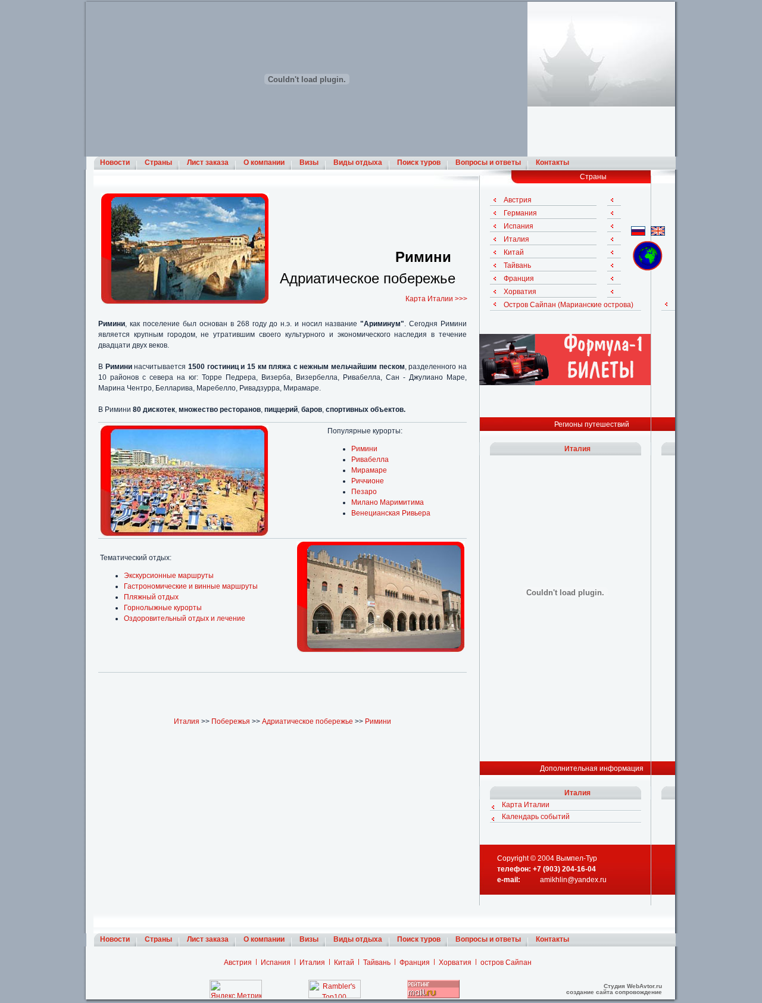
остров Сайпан (506, 962)
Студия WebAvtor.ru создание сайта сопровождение (614, 989)
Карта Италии (525, 805)
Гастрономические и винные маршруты (191, 586)
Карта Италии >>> (436, 299)
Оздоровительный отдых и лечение (184, 618)
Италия (186, 721)
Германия (520, 213)
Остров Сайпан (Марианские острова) (568, 305)
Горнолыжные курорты (163, 608)
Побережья (230, 721)
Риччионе (367, 481)
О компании (264, 162)
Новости (115, 162)
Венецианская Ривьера (390, 513)
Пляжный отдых (151, 597)
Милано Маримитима (387, 502)
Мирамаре (369, 470)
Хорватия (520, 292)
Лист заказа (208, 162)
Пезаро (364, 492)
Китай (514, 252)
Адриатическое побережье (307, 721)
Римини (364, 449)
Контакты (552, 162)
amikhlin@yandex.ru (573, 880)
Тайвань (517, 265)
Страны (158, 162)
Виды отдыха (357, 162)
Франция (519, 278)
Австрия (518, 200)
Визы (308, 162)
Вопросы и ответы (488, 162)
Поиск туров (419, 162)
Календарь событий (536, 817)
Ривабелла (370, 459)
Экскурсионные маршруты (169, 575)
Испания (518, 226)
